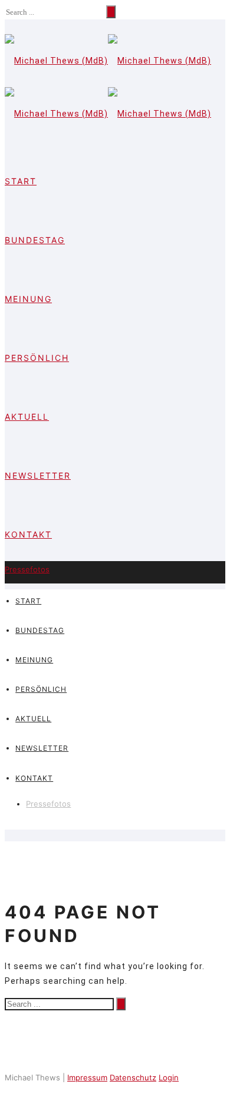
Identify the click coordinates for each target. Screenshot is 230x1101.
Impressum (87, 1077)
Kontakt (28, 534)
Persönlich (37, 358)
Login (169, 1077)
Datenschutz (133, 1077)
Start (21, 181)
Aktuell (27, 417)
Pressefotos (27, 569)
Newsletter (38, 475)
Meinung (28, 299)
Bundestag (35, 240)
